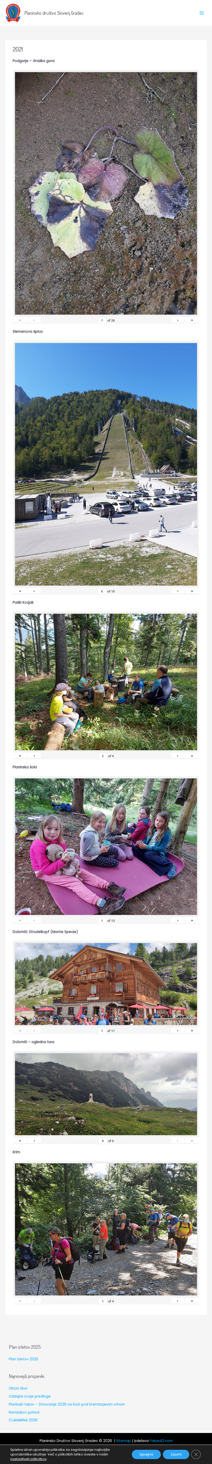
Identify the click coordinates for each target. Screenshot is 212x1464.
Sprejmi (146, 1454)
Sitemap (123, 1440)
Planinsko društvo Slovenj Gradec (54, 13)
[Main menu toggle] (201, 13)
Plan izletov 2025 (23, 1359)
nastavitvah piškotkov (28, 1459)
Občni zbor (18, 1388)
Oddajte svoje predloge (30, 1396)
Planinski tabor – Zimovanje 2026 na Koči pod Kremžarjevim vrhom (67, 1404)
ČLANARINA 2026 (23, 1420)
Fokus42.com (161, 1440)
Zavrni (176, 1454)
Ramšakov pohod (24, 1412)
